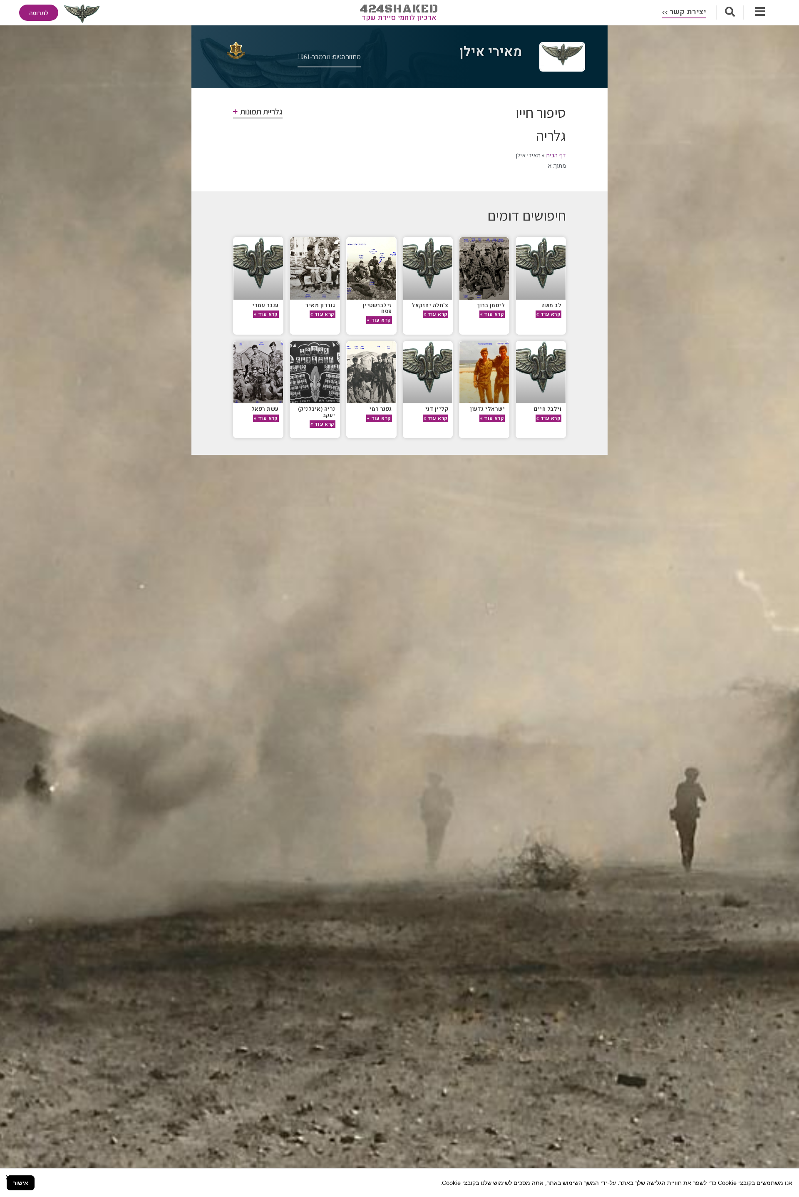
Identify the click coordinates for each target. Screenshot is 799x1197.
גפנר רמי (381, 409)
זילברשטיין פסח (377, 308)
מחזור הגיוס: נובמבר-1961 (329, 56)
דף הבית (556, 155)
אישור (20, 1182)
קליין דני (437, 409)
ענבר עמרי (265, 305)
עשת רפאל (265, 409)
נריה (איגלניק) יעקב (316, 412)
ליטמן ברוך (491, 305)
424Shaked (399, 9)
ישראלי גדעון (487, 409)
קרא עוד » (548, 314)
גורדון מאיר (320, 305)
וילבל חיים (547, 409)
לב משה (551, 305)
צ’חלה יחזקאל (430, 305)
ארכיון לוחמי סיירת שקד (399, 17)
